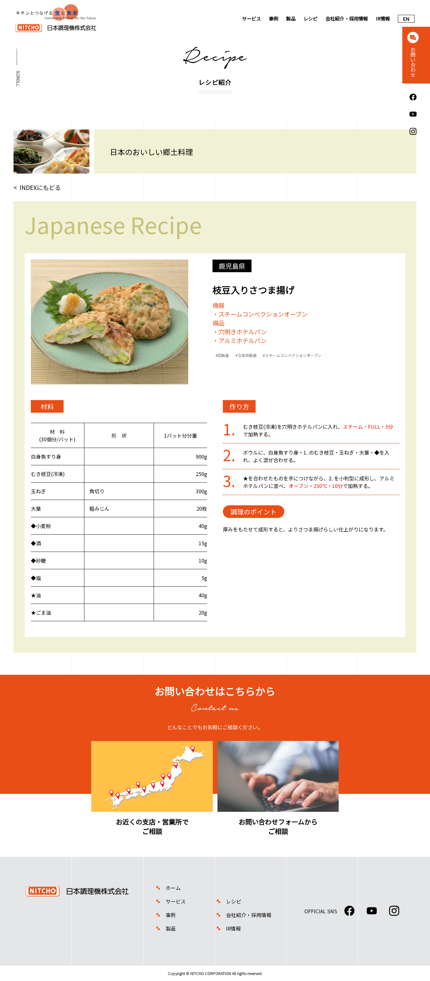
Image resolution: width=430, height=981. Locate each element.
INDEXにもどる (40, 187)
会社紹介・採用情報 (346, 18)
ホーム (173, 888)
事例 (273, 18)
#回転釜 (222, 355)
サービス (251, 18)
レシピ (310, 18)
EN (406, 18)
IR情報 (383, 18)
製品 (291, 18)
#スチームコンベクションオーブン (292, 355)
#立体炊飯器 (246, 355)
